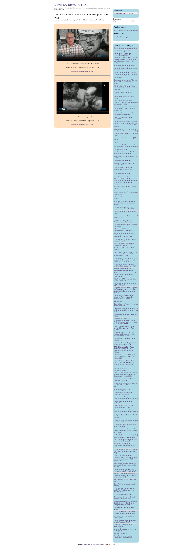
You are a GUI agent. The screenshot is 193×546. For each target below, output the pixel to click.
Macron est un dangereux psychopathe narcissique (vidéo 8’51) (124, 445)
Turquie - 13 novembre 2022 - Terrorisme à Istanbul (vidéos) (123, 269)
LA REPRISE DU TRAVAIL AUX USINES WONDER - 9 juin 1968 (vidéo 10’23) (124, 356)
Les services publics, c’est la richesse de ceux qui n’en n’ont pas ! (126, 397)
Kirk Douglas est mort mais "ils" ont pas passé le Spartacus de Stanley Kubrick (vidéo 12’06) (125, 253)
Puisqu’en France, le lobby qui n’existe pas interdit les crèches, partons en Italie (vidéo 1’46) (124, 334)
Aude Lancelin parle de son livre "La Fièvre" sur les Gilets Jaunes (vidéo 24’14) (125, 274)
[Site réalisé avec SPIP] (80, 544)
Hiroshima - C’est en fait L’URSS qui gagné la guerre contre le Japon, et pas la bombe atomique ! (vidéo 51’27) (125, 60)
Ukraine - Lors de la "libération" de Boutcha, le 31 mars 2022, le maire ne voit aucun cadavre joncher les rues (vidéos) (125, 75)
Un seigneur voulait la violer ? (123, 494)
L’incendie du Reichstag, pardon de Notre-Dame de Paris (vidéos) (125, 343)
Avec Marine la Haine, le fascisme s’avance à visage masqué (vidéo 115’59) (125, 465)
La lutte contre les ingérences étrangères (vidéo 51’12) (123, 406)
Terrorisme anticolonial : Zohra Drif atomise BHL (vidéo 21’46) (125, 497)
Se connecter (95, 544)
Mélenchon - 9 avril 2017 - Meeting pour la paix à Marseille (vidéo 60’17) (126, 130)
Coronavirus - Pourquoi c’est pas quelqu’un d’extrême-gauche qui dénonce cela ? (124, 490)
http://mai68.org (119, 30)
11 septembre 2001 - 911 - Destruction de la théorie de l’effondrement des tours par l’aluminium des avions (123, 391)
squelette (87, 544)
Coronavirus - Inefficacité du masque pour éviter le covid (126, 305)
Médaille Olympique (120, 533)
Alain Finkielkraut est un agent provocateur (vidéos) (124, 244)
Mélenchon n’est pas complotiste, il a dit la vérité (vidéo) (125, 157)
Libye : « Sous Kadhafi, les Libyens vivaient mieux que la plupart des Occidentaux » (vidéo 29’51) (125, 374)
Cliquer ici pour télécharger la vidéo (82, 71)
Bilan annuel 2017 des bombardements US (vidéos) (123, 229)
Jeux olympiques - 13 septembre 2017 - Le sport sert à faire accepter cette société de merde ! (125, 439)
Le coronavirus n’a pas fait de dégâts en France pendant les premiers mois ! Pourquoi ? (123, 297)
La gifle (116, 142)
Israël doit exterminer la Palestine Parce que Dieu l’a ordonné (125, 152)
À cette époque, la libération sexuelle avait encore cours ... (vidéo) (124, 169)
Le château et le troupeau (122, 160)
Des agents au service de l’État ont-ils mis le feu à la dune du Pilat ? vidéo (125, 81)
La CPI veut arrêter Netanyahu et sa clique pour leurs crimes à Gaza (125, 512)
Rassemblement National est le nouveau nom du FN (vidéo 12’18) (125, 470)
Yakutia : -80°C (119, 301)
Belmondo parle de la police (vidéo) (125, 48)
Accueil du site (58, 8)
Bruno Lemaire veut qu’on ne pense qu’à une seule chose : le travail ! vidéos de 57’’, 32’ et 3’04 (125, 259)
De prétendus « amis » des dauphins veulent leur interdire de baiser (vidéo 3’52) (126, 310)
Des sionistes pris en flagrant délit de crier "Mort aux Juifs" (125, 521)
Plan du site (103, 544)
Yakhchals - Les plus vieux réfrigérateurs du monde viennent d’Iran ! (124, 96)
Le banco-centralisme (121, 149)
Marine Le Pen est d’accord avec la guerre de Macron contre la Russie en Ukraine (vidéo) (125, 475)
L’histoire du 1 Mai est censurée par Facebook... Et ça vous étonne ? (126, 145)
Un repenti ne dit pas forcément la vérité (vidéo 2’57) (125, 530)
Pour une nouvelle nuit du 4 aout (124, 65)
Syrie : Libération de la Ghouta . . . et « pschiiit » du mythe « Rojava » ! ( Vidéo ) (125, 328)
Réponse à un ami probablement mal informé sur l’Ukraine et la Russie (126, 421)
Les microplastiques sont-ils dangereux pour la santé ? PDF (124, 208)
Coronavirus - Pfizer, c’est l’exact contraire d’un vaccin (124, 379)
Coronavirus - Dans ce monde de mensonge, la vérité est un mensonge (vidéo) (124, 368)
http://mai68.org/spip (131, 30)
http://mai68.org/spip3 (121, 37)
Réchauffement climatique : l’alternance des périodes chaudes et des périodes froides (126, 102)
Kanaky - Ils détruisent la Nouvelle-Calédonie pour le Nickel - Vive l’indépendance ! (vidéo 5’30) (125, 503)
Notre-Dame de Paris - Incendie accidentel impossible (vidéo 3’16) (125, 265)
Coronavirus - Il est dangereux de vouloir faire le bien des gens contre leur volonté (125, 430)
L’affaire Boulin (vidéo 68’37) (123, 92)
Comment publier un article (73, 8)
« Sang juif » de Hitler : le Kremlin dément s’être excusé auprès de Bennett (125, 202)
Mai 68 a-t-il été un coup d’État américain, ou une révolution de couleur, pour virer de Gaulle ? (124, 234)
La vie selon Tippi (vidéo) (122, 51)
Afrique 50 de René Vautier (122, 173)
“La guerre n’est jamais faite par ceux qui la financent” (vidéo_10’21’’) (126, 410)
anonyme (74, 20)
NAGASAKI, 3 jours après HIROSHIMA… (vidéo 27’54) (123, 54)
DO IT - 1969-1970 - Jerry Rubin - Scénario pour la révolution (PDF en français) (125, 87)
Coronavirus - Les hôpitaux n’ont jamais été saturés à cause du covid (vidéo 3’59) (125, 192)
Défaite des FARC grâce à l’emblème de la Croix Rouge (123, 221)
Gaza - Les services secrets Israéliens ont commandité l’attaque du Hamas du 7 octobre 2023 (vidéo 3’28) (125, 458)
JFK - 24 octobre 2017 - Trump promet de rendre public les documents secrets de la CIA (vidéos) (124, 349)
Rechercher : (117, 19)
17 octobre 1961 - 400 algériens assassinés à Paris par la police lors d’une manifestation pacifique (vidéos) (125, 181)
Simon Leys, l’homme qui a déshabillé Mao (123, 402)
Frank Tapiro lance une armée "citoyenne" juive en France (123, 537)
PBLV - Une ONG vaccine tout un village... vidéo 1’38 (125, 279)
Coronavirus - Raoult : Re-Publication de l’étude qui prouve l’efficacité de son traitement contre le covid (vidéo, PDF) (125, 321)
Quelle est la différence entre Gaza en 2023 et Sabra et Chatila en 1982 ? (125, 384)
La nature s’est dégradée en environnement (123, 525)
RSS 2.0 (112, 544)
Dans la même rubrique (123, 45)
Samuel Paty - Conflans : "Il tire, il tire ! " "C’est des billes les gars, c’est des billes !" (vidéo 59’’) (125, 362)
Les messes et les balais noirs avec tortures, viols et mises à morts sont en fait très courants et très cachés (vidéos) (125, 124)
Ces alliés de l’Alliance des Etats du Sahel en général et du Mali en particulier (125, 415)
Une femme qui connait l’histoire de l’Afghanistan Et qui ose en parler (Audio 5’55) (125, 108)
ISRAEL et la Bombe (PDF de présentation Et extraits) (123, 113)
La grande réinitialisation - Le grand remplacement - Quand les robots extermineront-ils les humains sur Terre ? (125, 290)
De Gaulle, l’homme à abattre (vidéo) (126, 435)
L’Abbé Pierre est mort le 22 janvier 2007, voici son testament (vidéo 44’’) (125, 451)
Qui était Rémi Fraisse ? (122, 176)
